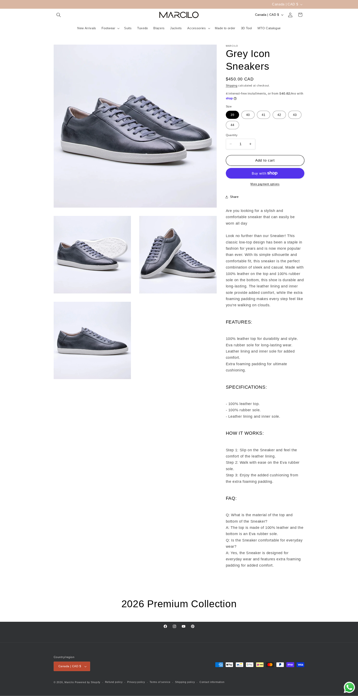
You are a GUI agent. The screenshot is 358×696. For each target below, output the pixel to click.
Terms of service (160, 682)
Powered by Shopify (87, 682)
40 (248, 115)
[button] (59, 15)
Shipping (231, 85)
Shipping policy (185, 682)
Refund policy (114, 682)
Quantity (232, 135)
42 (279, 115)
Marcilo (69, 682)
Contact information (212, 682)
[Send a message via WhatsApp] (349, 687)
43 (295, 115)
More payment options (264, 184)
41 (263, 115)
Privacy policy (136, 682)
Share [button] (234, 196)
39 (232, 115)
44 (232, 125)
